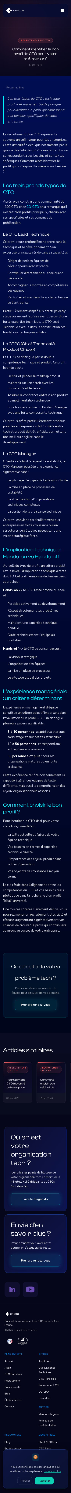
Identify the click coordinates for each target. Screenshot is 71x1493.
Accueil (9, 1361)
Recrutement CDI (49, 1385)
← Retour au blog (13, 87)
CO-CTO (33, 207)
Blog (7, 1393)
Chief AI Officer (48, 1442)
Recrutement (12, 1380)
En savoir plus (52, 1471)
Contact (9, 1406)
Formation (45, 1398)
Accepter (44, 1481)
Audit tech (45, 1361)
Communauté (12, 1387)
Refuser (25, 1481)
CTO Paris (45, 1448)
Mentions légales (49, 1414)
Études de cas (13, 1400)
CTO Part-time (13, 1374)
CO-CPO (44, 1392)
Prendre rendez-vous (35, 1005)
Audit (8, 1368)
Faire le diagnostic (36, 1199)
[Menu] (62, 10)
